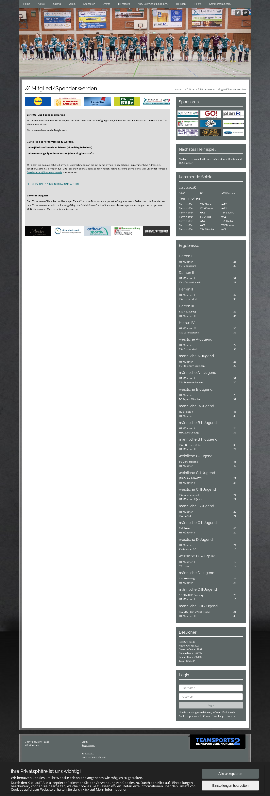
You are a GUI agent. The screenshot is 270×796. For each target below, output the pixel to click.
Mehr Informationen (111, 789)
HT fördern (124, 4)
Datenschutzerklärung (94, 757)
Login (85, 741)
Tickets (197, 4)
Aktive (41, 4)
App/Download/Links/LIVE (153, 4)
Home (26, 4)
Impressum (88, 753)
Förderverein (207, 89)
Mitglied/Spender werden (232, 89)
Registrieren (88, 745)
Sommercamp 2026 (220, 4)
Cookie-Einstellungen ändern (219, 716)
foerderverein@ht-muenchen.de (44, 172)
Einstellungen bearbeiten (230, 785)
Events (106, 4)
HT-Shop (181, 4)
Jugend (57, 4)
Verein (72, 4)
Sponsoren (89, 4)
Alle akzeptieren (230, 774)
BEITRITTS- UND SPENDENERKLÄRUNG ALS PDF (53, 184)
